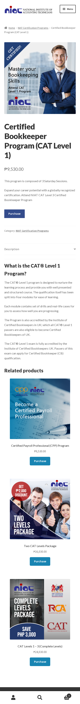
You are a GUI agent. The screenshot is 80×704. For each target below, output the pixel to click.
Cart (61, 694)
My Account (13, 697)
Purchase (14, 213)
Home (12, 28)
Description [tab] (11, 249)
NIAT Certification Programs (33, 28)
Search (40, 697)
